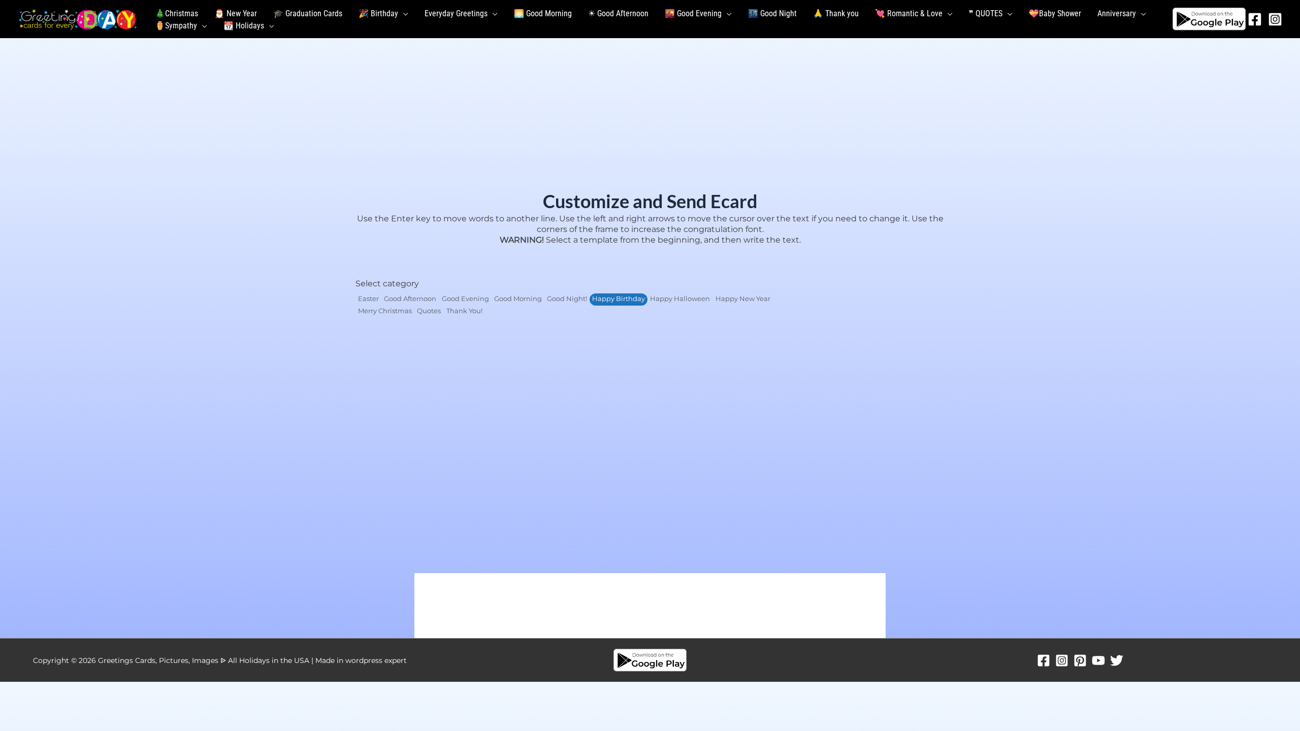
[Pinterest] (1080, 660)
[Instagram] (1275, 19)
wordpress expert (376, 660)
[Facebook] (1255, 19)
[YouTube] (1098, 660)
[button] (403, 14)
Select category (387, 283)
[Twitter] (1116, 660)
